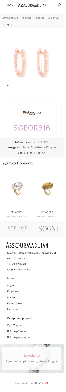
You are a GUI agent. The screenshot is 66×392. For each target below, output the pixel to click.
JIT (40, 383)
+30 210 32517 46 (16, 264)
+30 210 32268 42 (16, 258)
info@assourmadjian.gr (19, 269)
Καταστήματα (15, 303)
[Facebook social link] (27, 153)
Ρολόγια (11, 297)
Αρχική (11, 285)
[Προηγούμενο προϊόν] (4, 25)
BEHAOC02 (47, 212)
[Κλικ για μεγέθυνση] (8, 84)
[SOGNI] (48, 229)
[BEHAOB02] (16, 189)
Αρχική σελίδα (10, 17)
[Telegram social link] (39, 153)
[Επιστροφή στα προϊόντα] (8, 25)
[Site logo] (32, 4)
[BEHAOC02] (47, 189)
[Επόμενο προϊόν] (12, 25)
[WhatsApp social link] (35, 153)
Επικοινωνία (13, 309)
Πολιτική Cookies (16, 331)
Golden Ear (53, 17)
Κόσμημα (26, 17)
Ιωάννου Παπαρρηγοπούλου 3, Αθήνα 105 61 (31, 253)
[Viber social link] (43, 153)
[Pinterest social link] (31, 153)
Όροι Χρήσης (14, 325)
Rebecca (39, 17)
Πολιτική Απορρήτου (18, 337)
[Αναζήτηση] (59, 5)
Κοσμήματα (13, 291)
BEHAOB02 (17, 212)
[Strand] (17, 229)
